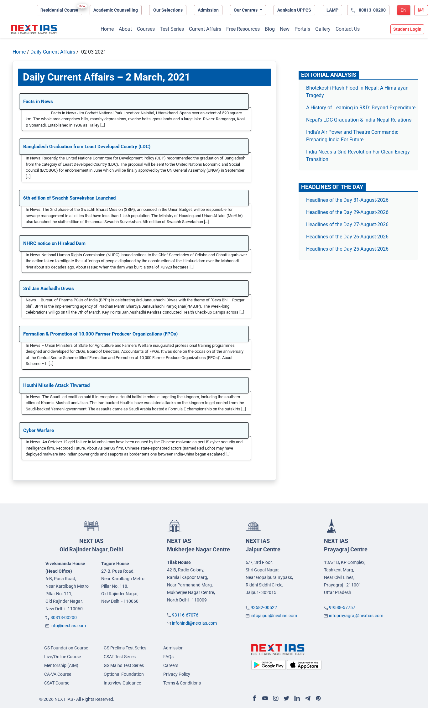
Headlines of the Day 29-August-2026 (347, 212)
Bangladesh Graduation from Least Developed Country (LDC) (86, 146)
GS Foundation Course (66, 647)
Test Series (172, 29)
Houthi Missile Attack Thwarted (56, 385)
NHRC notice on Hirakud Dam (54, 243)
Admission (208, 10)
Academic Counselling (115, 10)
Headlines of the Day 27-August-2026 (347, 224)
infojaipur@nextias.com (274, 615)
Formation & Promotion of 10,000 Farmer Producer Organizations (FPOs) (100, 334)
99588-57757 (342, 607)
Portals (302, 29)
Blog (270, 29)
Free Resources (243, 29)
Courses (146, 29)
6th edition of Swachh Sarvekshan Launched (69, 198)
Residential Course (59, 10)
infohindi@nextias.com (194, 623)
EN (403, 10)
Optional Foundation (124, 674)
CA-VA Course (57, 674)
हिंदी (421, 10)
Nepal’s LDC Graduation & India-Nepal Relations (358, 120)
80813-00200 (63, 617)
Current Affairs (205, 29)
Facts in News (38, 101)
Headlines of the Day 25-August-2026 (347, 249)
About (125, 29)
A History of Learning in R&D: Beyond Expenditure (360, 108)
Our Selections (168, 10)
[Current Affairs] (34, 29)
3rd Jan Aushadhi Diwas (48, 288)
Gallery (323, 29)
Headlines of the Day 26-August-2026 (347, 237)
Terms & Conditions (182, 682)
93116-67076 (185, 614)
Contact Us (348, 29)
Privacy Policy (176, 674)
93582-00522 (264, 607)
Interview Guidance (122, 682)
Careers (170, 665)
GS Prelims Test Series (125, 647)
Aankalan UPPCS (294, 10)
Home (107, 29)
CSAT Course (56, 682)
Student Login (407, 29)
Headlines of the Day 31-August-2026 (347, 200)
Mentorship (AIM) (61, 665)
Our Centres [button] (246, 10)
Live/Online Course (62, 656)
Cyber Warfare (38, 430)
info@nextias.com (68, 625)
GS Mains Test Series (124, 665)
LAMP (332, 10)
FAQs (168, 656)
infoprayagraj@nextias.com (356, 615)
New (285, 29)
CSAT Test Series (120, 656)
